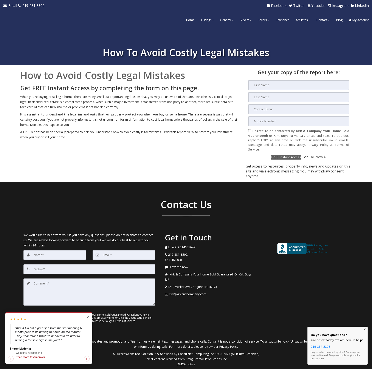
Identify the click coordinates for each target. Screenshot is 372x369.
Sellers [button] (262, 20)
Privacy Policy (318, 144)
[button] (286, 157)
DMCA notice (186, 364)
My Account (360, 20)
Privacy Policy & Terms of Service (115, 321)
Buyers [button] (244, 20)
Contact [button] (321, 20)
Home (190, 20)
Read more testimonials (30, 357)
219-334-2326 (320, 346)
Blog (339, 20)
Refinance (282, 20)
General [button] (225, 20)
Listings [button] (206, 20)
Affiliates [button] (302, 20)
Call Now (316, 157)
